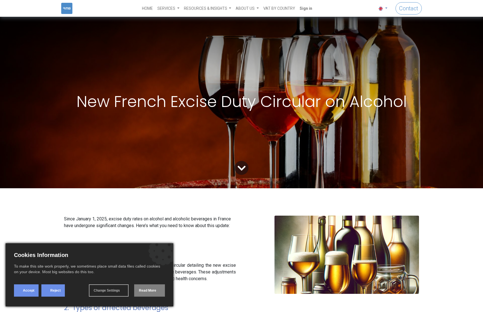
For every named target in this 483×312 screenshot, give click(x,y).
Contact (408, 8)
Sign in (306, 8)
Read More (147, 290)
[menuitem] (147, 8)
